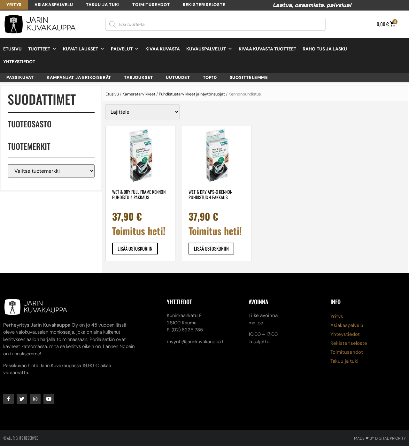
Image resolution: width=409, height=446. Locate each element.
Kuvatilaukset (80, 49)
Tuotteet (39, 49)
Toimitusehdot (151, 4)
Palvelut (122, 49)
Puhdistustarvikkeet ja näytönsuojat (192, 94)
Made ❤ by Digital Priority (380, 438)
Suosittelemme (249, 77)
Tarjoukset (138, 77)
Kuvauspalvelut (206, 49)
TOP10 (210, 77)
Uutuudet (178, 77)
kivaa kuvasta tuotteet (267, 49)
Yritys (14, 4)
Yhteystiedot (19, 61)
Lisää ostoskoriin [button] (135, 248)
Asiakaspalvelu (54, 4)
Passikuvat (20, 77)
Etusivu (12, 49)
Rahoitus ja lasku (325, 49)
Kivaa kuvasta (162, 49)
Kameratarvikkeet (138, 94)
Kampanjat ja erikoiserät (79, 77)
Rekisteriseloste (204, 4)
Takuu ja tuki (103, 4)
